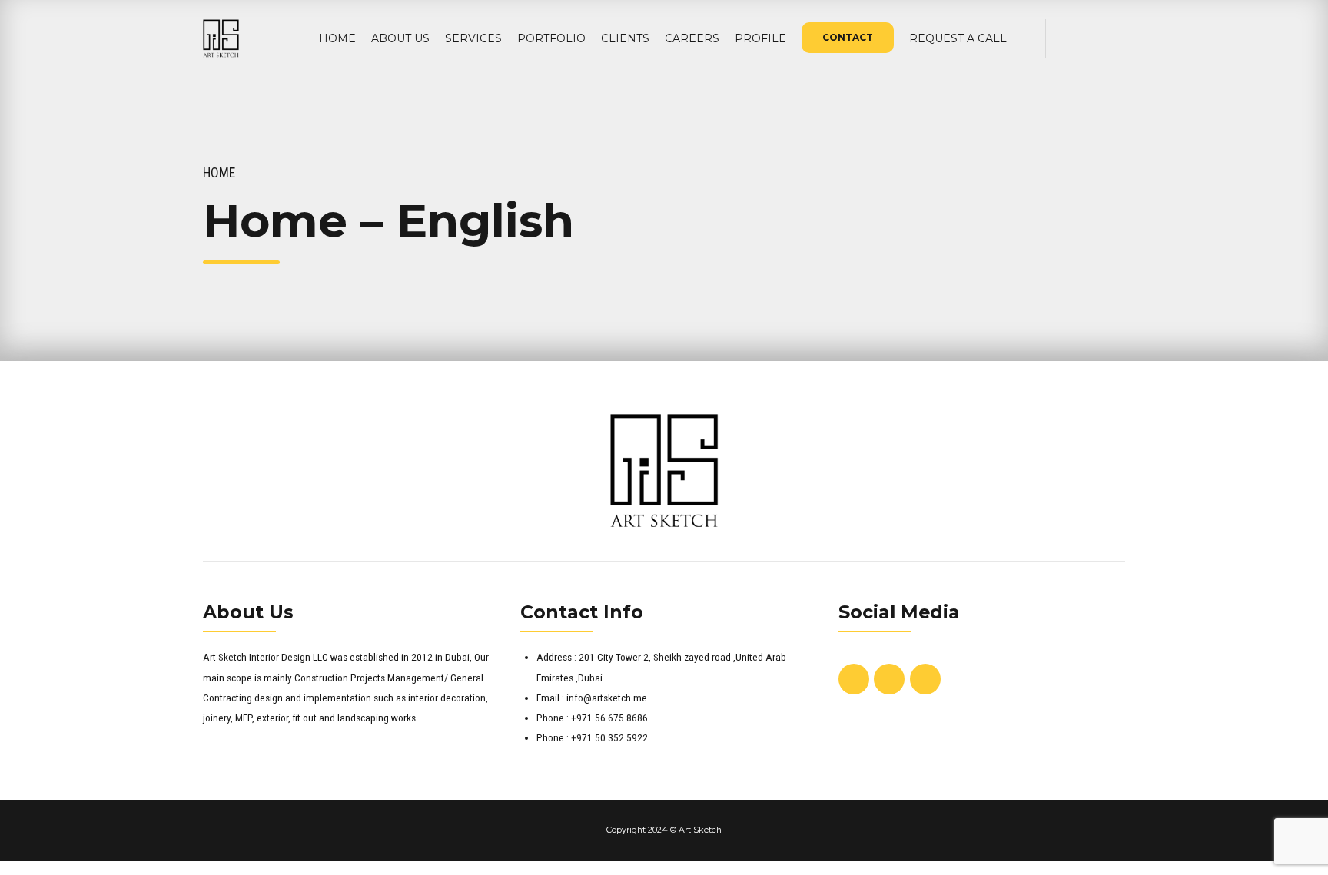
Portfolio (551, 38)
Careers (692, 38)
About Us (400, 38)
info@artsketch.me (606, 697)
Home (337, 38)
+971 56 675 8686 (609, 717)
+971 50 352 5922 (609, 737)
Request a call (958, 38)
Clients (625, 38)
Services (473, 38)
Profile (760, 38)
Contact (847, 37)
